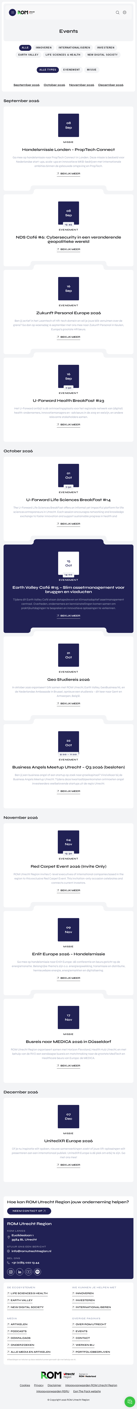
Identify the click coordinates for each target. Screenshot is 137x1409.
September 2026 (27, 85)
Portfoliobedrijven (93, 1351)
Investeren (105, 47)
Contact (83, 1338)
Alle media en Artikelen (30, 1351)
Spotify (37, 1271)
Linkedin (19, 1271)
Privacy (39, 1385)
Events (81, 1331)
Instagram (10, 1271)
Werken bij (85, 1344)
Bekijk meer (70, 173)
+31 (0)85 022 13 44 (25, 1262)
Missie (92, 69)
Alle (25, 47)
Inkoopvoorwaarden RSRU (52, 1391)
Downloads (21, 1338)
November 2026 (81, 85)
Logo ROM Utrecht (26, 12)
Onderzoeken (22, 1344)
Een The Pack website (87, 1391)
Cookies (25, 1385)
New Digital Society (103, 54)
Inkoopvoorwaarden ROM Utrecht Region (91, 1385)
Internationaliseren (74, 47)
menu (12, 12)
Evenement (71, 69)
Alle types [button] (47, 69)
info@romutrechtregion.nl (31, 1251)
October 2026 (54, 85)
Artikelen (19, 1324)
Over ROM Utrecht (91, 1324)
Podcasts (19, 1331)
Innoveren (44, 47)
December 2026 (110, 85)
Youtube (28, 1271)
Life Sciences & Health (63, 54)
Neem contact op (27, 1210)
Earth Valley (28, 54)
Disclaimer (54, 1385)
